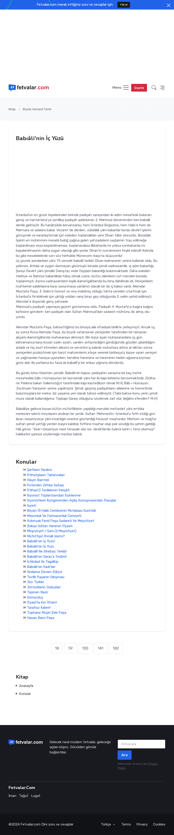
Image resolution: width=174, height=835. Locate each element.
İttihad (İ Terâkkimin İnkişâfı (48, 490)
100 (85, 648)
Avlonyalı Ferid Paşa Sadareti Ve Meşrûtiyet (60, 521)
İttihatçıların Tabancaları (46, 475)
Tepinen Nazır (37, 592)
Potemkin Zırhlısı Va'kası (45, 485)
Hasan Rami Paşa (40, 618)
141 (100, 648)
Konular (25, 694)
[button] (154, 88)
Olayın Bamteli (39, 480)
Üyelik (139, 88)
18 (57, 648)
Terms (126, 824)
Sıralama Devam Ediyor (44, 572)
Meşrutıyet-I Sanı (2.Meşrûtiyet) (51, 531)
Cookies (159, 824)
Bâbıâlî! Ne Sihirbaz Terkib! (47, 551)
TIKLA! (124, 4)
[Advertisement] (87, 43)
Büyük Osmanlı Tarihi (37, 109)
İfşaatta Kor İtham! (42, 602)
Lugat (35, 796)
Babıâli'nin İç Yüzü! (41, 541)
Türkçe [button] (106, 824)
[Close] (168, 5)
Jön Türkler (35, 582)
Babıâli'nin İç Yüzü (40, 546)
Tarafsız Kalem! (39, 607)
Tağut (23, 796)
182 (116, 648)
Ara (124, 755)
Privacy (142, 824)
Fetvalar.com (31, 824)
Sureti (31, 505)
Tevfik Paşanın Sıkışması (45, 577)
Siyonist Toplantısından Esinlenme (54, 495)
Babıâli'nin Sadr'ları (41, 567)
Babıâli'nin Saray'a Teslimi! (47, 556)
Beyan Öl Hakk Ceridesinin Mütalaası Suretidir (61, 511)
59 (70, 648)
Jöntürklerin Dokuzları (43, 587)
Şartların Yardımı (39, 470)
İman (12, 796)
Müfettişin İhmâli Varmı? (46, 536)
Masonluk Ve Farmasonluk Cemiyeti (54, 516)
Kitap (12, 109)
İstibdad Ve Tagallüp (42, 562)
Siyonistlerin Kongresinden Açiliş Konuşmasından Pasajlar (71, 500)
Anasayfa (26, 686)
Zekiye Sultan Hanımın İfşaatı (49, 526)
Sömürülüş (35, 597)
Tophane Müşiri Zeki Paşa (46, 613)
